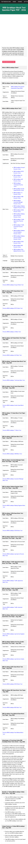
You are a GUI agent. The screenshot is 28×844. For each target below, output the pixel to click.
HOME (14, 1)
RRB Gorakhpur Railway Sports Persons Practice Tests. (19, 215)
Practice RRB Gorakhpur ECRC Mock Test (12, 684)
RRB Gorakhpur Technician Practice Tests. (18, 185)
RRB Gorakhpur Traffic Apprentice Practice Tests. (19, 221)
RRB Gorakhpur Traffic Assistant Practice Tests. (19, 226)
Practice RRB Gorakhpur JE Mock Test (12, 331)
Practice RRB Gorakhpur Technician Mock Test (14, 380)
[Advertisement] (14, 31)
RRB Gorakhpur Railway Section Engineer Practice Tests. (19, 232)
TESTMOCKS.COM (6, 1)
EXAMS (20, 1)
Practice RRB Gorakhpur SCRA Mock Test (12, 530)
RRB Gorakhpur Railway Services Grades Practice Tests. (19, 237)
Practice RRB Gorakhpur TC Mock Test (12, 430)
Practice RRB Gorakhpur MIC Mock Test (12, 707)
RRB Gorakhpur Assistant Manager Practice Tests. (18, 202)
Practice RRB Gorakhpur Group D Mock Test (13, 285)
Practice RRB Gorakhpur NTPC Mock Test (13, 308)
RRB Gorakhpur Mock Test (8, 61)
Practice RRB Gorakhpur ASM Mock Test (12, 453)
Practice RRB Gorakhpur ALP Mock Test (12, 355)
